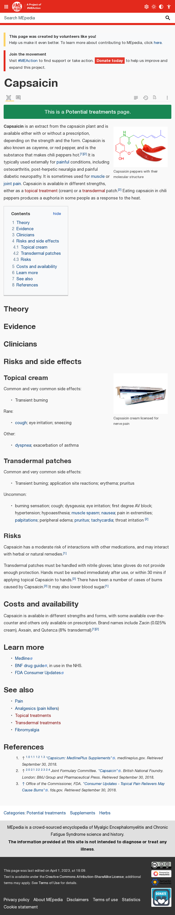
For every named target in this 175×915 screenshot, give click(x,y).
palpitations (26, 520)
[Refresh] (156, 98)
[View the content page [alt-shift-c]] (10, 98)
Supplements (82, 813)
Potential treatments (91, 111)
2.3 (43, 770)
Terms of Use (49, 883)
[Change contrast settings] (161, 6)
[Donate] (161, 897)
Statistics (131, 900)
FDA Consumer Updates (38, 673)
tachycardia (102, 520)
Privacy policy (16, 900)
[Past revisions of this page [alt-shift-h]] (146, 98)
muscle (98, 176)
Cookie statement (21, 907)
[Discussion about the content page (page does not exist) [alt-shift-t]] (19, 98)
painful (63, 162)
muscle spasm (85, 513)
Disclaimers (78, 900)
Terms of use (105, 900)
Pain (19, 701)
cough (21, 423)
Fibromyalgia (27, 730)
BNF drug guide (29, 666)
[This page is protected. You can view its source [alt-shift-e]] (137, 98)
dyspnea (23, 445)
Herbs (105, 813)
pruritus (82, 520)
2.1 (33, 770)
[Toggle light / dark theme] (154, 6)
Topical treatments (33, 716)
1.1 (33, 757)
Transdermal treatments (38, 723)
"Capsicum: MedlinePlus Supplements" (79, 758)
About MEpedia (48, 900)
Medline (22, 658)
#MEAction (28, 61)
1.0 (28, 757)
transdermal (93, 191)
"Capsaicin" (108, 771)
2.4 (48, 770)
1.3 (43, 757)
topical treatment (41, 191)
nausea (108, 513)
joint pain (12, 184)
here (158, 43)
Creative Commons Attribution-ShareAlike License (84, 876)
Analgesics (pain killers (36, 709)
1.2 (38, 757)
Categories (14, 813)
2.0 (28, 770)
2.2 (38, 770)
